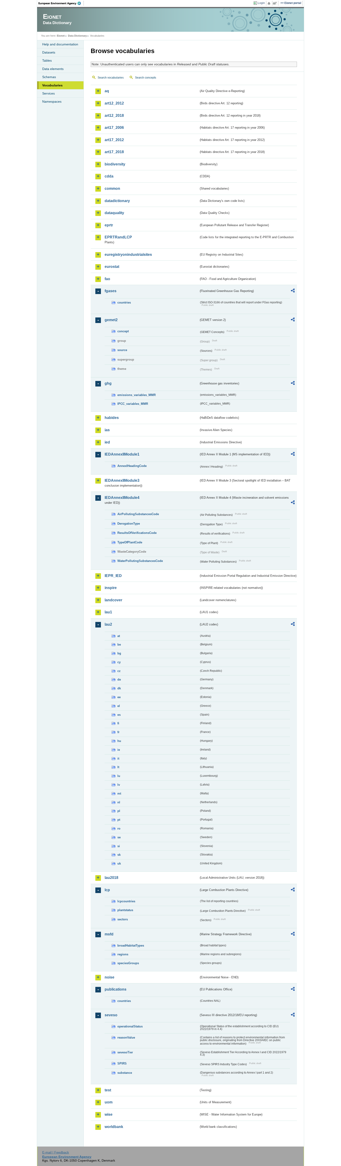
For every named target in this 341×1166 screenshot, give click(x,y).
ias (107, 430)
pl (118, 811)
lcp (107, 890)
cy (119, 662)
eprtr (109, 225)
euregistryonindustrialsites (128, 255)
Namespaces (51, 101)
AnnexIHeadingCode (132, 466)
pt (118, 819)
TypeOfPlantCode (129, 542)
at (118, 636)
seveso (111, 1015)
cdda (109, 176)
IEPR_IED (113, 576)
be (119, 644)
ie (118, 749)
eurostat (112, 267)
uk (119, 863)
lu (118, 776)
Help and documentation (60, 44)
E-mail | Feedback (55, 1152)
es (119, 714)
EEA (61, 3)
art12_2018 (114, 115)
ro (118, 828)
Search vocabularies (111, 77)
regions (122, 954)
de (119, 679)
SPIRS (122, 1063)
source (122, 350)
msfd (109, 934)
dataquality (114, 213)
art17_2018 (114, 152)
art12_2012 (114, 103)
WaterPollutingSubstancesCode (140, 561)
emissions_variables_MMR (136, 395)
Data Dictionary (77, 35)
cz (119, 671)
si (118, 846)
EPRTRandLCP (118, 237)
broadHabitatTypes (130, 945)
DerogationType (128, 523)
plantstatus (125, 910)
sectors (122, 919)
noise (109, 977)
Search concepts (145, 77)
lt (118, 767)
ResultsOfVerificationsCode (137, 533)
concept (123, 331)
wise (109, 1114)
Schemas (49, 77)
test (108, 1090)
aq (107, 91)
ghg (108, 383)
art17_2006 (114, 128)
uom (109, 1102)
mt (119, 793)
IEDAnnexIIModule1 (122, 454)
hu (119, 741)
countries (124, 302)
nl (118, 802)
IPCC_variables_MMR (132, 404)
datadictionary (117, 201)
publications (115, 989)
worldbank (114, 1127)
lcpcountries (126, 901)
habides (112, 418)
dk (119, 688)
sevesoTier (125, 1052)
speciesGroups (128, 963)
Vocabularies (52, 85)
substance (124, 1072)
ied (107, 442)
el (118, 706)
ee (119, 697)
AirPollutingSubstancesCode (138, 514)
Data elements (53, 69)
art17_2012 (114, 140)
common (112, 188)
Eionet (61, 35)
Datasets (48, 52)
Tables (47, 60)
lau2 (108, 624)
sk (119, 854)
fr (118, 732)
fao (107, 279)
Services (48, 93)
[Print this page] (269, 3)
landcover (113, 600)
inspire (111, 588)
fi (118, 723)
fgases (110, 291)
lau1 (108, 612)
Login (261, 3)
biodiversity (115, 164)
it (118, 758)
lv (118, 784)
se (119, 837)
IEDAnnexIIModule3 (122, 480)
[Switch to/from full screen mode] (275, 3)
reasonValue (126, 1037)
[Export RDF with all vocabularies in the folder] (293, 291)
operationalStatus (130, 1026)
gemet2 (111, 320)
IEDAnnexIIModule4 (122, 498)
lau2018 (111, 878)
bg (119, 653)
